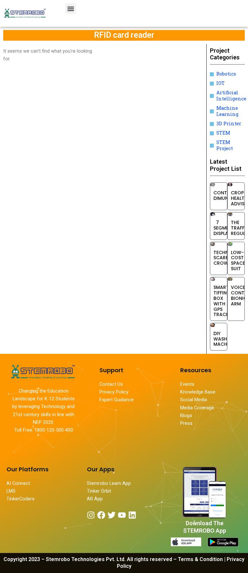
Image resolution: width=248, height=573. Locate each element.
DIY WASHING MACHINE (224, 339)
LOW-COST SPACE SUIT (238, 260)
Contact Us (111, 384)
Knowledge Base (197, 392)
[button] (70, 8)
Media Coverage (197, 408)
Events (187, 384)
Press (186, 423)
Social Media (193, 400)
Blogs (186, 415)
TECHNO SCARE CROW (222, 258)
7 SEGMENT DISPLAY (223, 228)
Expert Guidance (116, 400)
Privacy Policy (114, 392)
